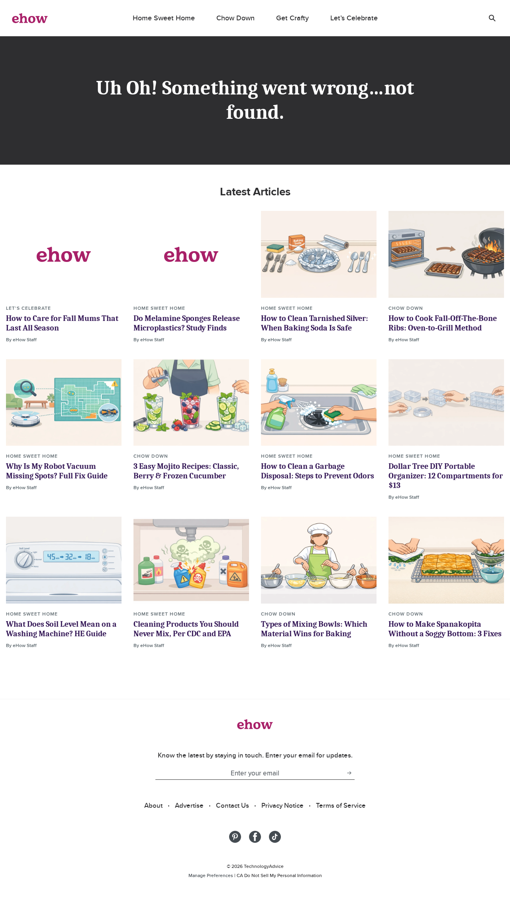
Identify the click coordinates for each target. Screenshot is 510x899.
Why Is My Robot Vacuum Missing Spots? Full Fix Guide (57, 471)
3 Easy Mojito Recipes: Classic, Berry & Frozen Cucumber (186, 471)
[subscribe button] (349, 773)
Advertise (189, 805)
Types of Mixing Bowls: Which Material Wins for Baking (314, 629)
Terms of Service (341, 805)
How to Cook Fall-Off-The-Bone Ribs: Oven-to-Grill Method (442, 323)
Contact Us (232, 805)
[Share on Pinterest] (235, 837)
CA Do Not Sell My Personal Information (279, 875)
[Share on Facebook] (255, 837)
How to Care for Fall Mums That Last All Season (62, 323)
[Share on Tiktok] (275, 837)
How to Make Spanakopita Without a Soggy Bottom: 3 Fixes (445, 629)
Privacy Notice (282, 805)
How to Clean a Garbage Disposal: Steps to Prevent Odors (317, 471)
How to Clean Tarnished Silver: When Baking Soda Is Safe (314, 323)
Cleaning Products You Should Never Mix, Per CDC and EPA (186, 629)
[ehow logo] (30, 18)
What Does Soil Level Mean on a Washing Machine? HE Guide (61, 629)
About (153, 805)
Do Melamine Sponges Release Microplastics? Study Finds (186, 323)
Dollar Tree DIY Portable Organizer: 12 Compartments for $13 (445, 476)
